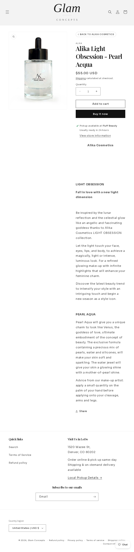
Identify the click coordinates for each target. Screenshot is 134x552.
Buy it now (100, 114)
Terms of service (95, 540)
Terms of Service (20, 455)
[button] (7, 12)
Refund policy (18, 462)
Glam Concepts (36, 540)
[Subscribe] (94, 497)
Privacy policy (75, 540)
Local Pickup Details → (85, 478)
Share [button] (83, 411)
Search (13, 447)
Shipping (81, 78)
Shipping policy (116, 540)
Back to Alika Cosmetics (96, 34)
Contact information (114, 544)
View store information (95, 135)
